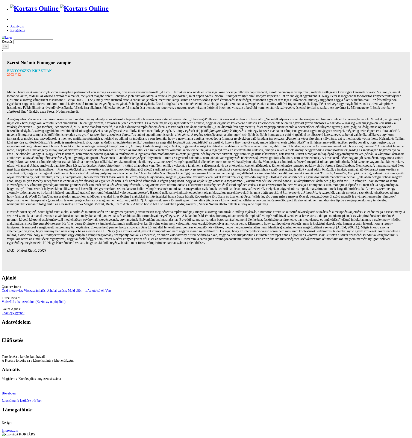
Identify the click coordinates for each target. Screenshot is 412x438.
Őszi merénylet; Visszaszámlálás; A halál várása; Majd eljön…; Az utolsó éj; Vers (56, 290)
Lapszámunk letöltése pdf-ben (22, 400)
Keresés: (7, 41)
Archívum (17, 26)
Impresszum (10, 430)
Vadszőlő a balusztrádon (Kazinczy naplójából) (33, 302)
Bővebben (9, 393)
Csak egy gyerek (13, 313)
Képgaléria (17, 30)
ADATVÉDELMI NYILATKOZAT (27, 331)
